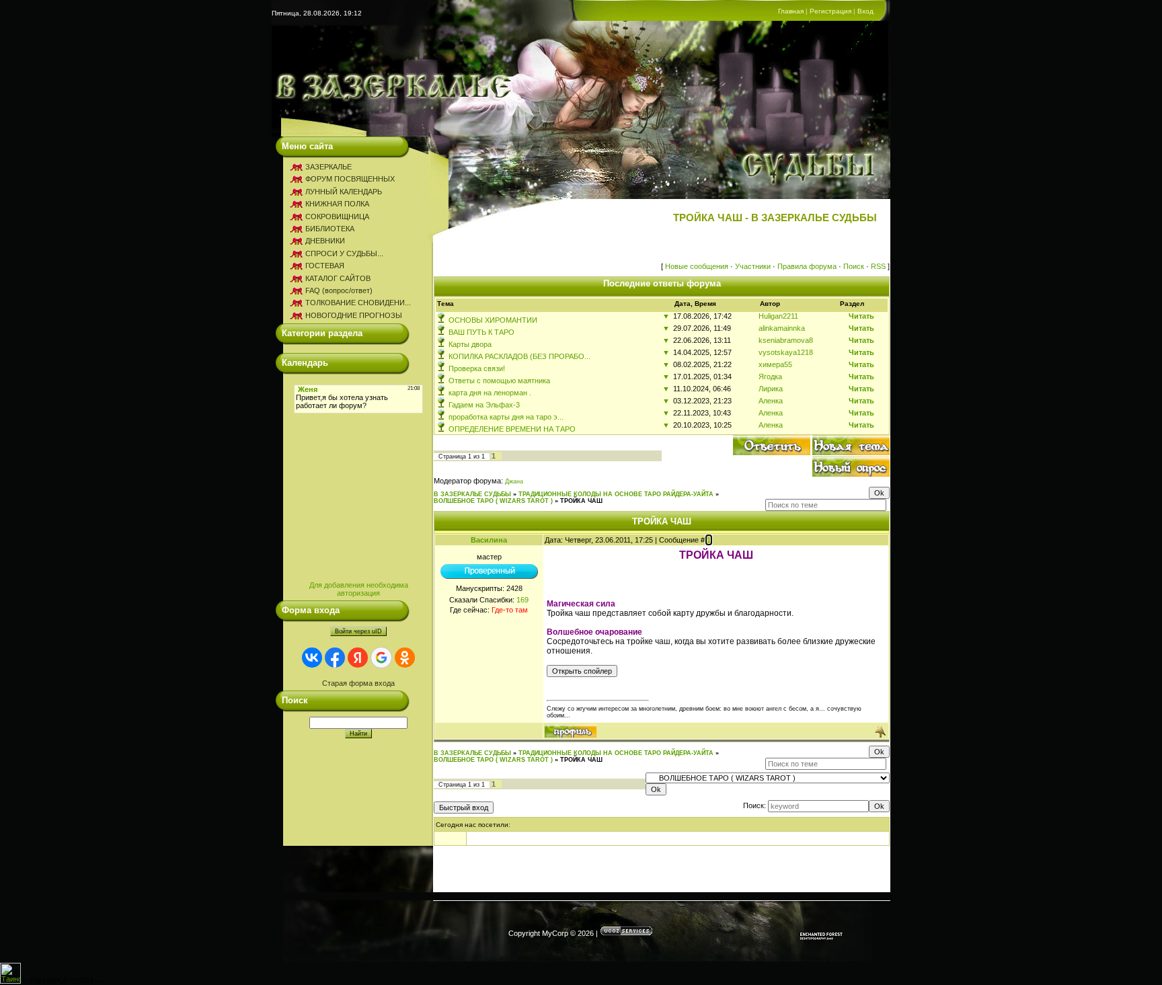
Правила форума (807, 266)
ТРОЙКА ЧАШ (581, 501)
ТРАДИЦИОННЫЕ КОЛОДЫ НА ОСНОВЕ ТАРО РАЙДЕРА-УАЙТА (615, 494)
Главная (791, 11)
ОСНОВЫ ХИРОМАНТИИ (493, 320)
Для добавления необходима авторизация (358, 589)
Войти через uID (358, 631)
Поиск (853, 266)
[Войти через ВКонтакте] (312, 657)
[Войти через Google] (381, 657)
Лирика (771, 389)
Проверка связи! (477, 368)
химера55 (775, 364)
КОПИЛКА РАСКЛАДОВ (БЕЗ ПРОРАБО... (519, 356)
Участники (753, 266)
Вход (865, 11)
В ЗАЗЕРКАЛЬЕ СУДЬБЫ (472, 494)
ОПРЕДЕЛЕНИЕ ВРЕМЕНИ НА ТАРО (512, 429)
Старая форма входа (358, 683)
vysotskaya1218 (786, 352)
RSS (878, 266)
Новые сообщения (696, 266)
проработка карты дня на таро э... (506, 417)
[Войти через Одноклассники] (405, 657)
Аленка (771, 401)
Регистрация (830, 11)
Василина (489, 540)
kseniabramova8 (786, 340)
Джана (514, 481)
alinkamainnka (782, 328)
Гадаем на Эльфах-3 (484, 405)
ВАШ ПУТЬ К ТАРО (481, 332)
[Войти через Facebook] (335, 657)
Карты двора (470, 344)
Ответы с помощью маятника (499, 381)
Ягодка (770, 376)
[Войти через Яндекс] (358, 657)
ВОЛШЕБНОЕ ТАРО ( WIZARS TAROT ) (493, 501)
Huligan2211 (778, 316)
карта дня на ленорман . (490, 393)
